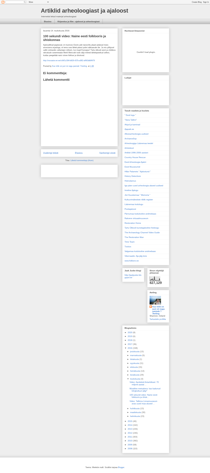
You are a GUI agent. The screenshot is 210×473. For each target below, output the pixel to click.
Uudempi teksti (50, 153)
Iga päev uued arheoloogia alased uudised (144, 185)
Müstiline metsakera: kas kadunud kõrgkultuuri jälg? (145, 389)
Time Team (130, 242)
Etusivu (47, 21)
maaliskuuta (136, 412)
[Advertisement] (60, 170)
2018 (130, 340)
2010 (130, 441)
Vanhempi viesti (107, 153)
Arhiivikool (129, 148)
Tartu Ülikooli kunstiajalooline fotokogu (142, 228)
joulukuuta (135, 351)
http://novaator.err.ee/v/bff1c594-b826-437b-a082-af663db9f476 (69, 60)
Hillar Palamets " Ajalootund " (138, 171)
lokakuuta (134, 359)
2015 (130, 421)
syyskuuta (135, 363)
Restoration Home (133, 223)
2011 (130, 437)
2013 (130, 429)
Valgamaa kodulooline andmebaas (140, 251)
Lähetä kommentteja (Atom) (81, 160)
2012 (130, 433)
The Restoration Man (134, 237)
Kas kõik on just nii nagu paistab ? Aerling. (70, 66)
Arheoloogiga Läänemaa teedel (139, 143)
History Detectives (133, 176)
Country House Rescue (135, 157)
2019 (130, 336)
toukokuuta (135, 379)
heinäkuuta (135, 371)
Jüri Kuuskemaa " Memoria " (137, 195)
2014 (130, 425)
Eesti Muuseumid (132, 167)
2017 (130, 344)
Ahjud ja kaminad (132, 124)
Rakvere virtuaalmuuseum (136, 218)
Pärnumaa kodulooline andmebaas (140, 214)
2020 (130, 332)
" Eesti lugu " (130, 115)
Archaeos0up (131, 138)
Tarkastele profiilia (158, 319)
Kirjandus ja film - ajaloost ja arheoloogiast (79, 21)
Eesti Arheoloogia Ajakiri (135, 162)
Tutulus (128, 246)
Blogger (121, 467)
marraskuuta (136, 355)
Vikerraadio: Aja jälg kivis (136, 256)
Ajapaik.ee (129, 129)
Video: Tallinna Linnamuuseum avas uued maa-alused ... (143, 402)
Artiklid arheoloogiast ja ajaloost (84, 10)
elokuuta (134, 367)
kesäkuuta (135, 375)
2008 (130, 448)
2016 (130, 348)
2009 (130, 445)
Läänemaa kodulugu (134, 204)
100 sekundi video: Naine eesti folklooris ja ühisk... (143, 396)
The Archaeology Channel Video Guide (142, 232)
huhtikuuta (135, 408)
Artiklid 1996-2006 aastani (136, 152)
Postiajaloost (130, 209)
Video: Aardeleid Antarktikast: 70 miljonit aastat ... (144, 383)
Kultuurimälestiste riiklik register (139, 199)
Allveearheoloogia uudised (136, 134)
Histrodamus (130, 181)
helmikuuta (135, 416)
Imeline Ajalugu (131, 190)
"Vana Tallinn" (131, 120)
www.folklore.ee (132, 261)
